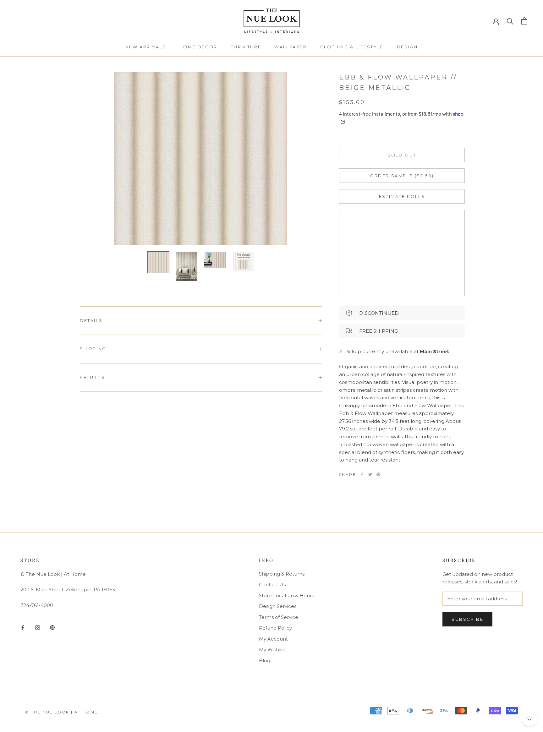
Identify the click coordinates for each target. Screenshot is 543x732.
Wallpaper (290, 46)
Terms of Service (278, 617)
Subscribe (467, 619)
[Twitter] (370, 474)
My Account (273, 639)
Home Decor (198, 46)
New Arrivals (145, 46)
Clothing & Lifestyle (352, 46)
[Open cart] (524, 21)
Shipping (93, 348)
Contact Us (272, 584)
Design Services (277, 606)
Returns (92, 377)
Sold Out (401, 154)
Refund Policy (275, 628)
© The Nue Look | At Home (61, 712)
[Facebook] (362, 474)
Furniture (246, 46)
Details (91, 320)
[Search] (510, 21)
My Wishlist (272, 650)
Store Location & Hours (286, 595)
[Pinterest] (378, 474)
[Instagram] (37, 627)
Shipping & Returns (281, 574)
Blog (264, 661)
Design (407, 46)
